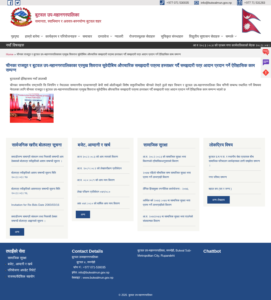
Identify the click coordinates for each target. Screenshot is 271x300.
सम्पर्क (229, 36)
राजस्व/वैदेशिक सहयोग (21, 276)
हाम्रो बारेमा (32, 36)
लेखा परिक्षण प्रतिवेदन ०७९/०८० (93, 191)
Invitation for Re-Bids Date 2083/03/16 (35, 204)
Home (9, 54)
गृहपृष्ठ (15, 36)
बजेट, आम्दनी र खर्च (20, 264)
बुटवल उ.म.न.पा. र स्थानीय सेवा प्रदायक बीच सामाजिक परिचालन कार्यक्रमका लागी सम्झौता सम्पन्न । (234, 161)
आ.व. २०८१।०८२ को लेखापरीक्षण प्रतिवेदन (99, 168)
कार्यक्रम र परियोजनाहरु (61, 36)
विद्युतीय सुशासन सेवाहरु (204, 36)
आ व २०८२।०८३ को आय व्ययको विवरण (97, 156)
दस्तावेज (103, 36)
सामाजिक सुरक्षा (17, 258)
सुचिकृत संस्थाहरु (172, 36)
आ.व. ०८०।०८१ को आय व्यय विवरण (96, 180)
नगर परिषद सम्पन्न (218, 177)
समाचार (87, 36)
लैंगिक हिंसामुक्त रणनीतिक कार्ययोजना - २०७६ (165, 188)
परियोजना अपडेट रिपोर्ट (22, 270)
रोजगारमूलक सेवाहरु (142, 36)
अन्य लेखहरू (218, 199)
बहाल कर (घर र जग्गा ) (220, 188)
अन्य (17, 231)
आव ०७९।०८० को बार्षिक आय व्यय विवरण (98, 203)
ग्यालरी (119, 36)
